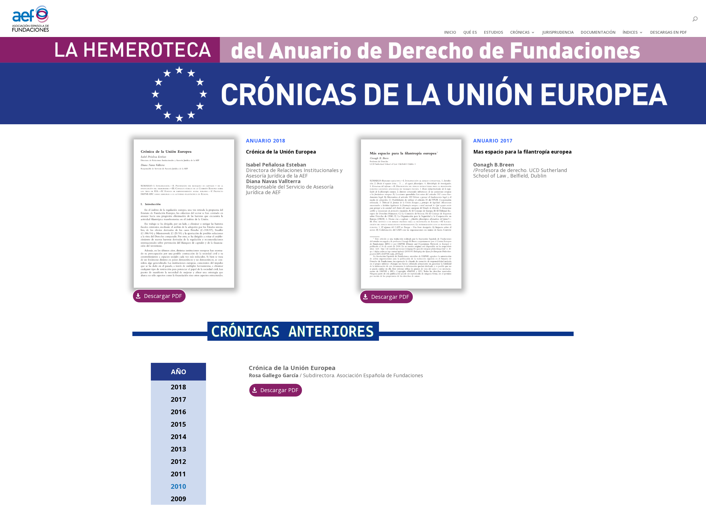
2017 (178, 399)
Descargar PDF (163, 296)
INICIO (450, 32)
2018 (178, 386)
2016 (178, 411)
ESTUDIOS (493, 32)
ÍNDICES (630, 32)
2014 (178, 436)
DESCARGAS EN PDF (668, 32)
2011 (178, 473)
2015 (178, 424)
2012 (178, 461)
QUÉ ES (470, 32)
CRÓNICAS (520, 32)
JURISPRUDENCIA (558, 32)
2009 (178, 498)
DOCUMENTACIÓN (598, 32)
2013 (178, 448)
